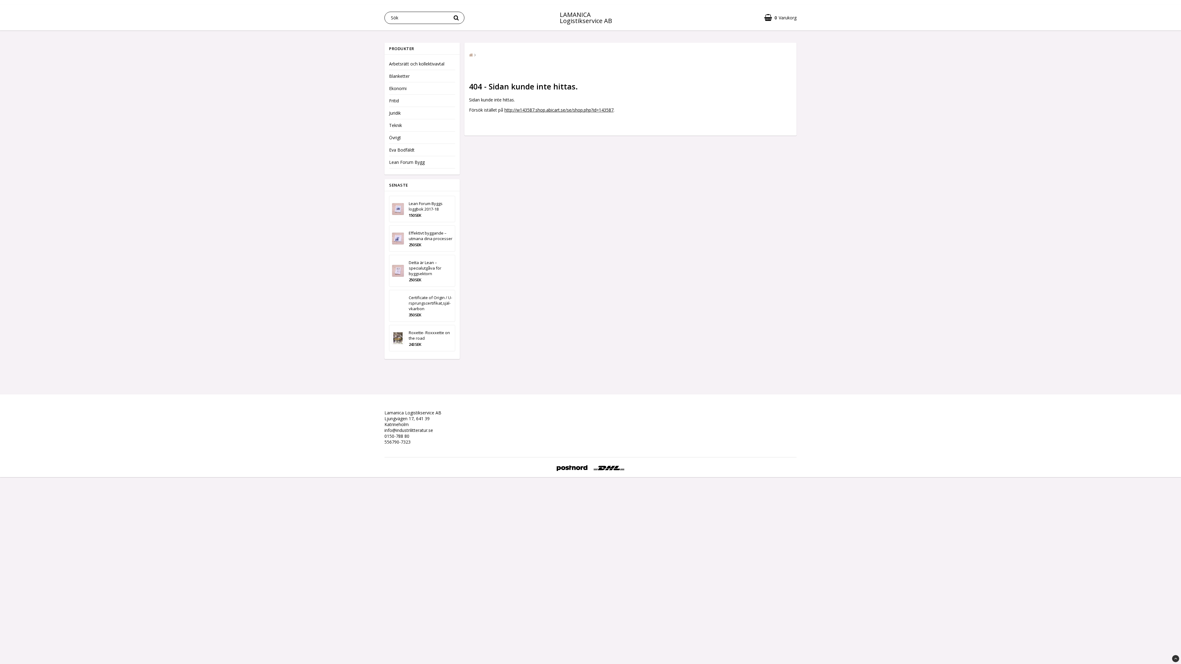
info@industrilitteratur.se (408, 430)
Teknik (395, 125)
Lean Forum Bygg (407, 162)
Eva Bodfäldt (402, 150)
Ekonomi (398, 88)
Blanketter (399, 76)
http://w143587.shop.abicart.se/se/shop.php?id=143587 (559, 110)
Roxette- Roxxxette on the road (429, 335)
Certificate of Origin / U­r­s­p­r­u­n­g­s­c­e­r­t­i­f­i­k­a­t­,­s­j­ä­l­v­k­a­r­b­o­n (430, 303)
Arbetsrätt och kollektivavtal (416, 64)
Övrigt (395, 137)
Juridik (395, 113)
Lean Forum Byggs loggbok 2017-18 (426, 206)
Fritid (394, 101)
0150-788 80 (396, 436)
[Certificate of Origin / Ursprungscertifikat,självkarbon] (398, 306)
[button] (780, 17)
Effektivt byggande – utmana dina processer (430, 235)
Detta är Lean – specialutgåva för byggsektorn (425, 268)
